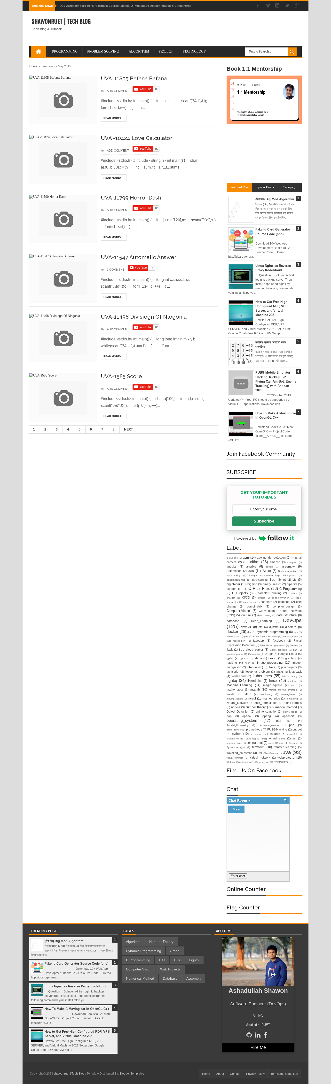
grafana (257, 658)
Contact (235, 1074)
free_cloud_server (251, 649)
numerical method (284, 707)
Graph (175, 951)
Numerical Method (140, 978)
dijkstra (274, 627)
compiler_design (284, 606)
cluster (261, 597)
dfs (260, 627)
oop (229, 716)
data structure (286, 615)
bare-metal (258, 579)
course (246, 615)
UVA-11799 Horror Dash (131, 197)
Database (170, 978)
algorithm (251, 562)
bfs (294, 579)
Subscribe (264, 521)
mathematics (235, 689)
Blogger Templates (131, 1073)
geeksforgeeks (235, 654)
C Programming (290, 589)
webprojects (285, 757)
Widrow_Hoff (262, 762)
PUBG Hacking (277, 729)
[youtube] (268, 6)
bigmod (252, 584)
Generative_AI (256, 654)
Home (33, 66)
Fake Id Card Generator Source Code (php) (76, 963)
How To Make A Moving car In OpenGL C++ (77, 1009)
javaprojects (289, 667)
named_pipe (271, 698)
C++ (162, 960)
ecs (296, 632)
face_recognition (236, 640)
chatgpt (231, 597)
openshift (288, 716)
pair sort (284, 720)
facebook (279, 640)
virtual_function (235, 757)
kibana (280, 671)
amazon (275, 562)
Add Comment (118, 91)
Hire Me (258, 1047)
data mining (264, 615)
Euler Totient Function (265, 636)
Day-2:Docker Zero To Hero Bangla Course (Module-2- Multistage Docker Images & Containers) (125, 6)
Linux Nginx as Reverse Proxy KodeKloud (76, 986)
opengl (267, 716)
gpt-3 (230, 658)
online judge (290, 711)
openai (247, 716)
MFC (247, 694)
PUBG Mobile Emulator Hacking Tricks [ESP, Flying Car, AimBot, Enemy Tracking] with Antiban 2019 (275, 381)
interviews (254, 667)
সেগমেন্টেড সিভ (281, 761)
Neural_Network (237, 702)
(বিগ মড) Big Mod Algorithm (274, 199)
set (294, 738)
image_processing (270, 662)
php (291, 725)
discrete (290, 627)
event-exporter (290, 636)
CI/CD (246, 597)
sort (249, 742)
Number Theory (161, 942)
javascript (233, 671)
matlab (255, 689)
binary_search (272, 584)
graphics (291, 658)
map (293, 685)
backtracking (234, 575)
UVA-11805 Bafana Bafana (134, 78)
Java (271, 667)
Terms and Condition (284, 1074)
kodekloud (239, 676)
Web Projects (170, 969)
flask (230, 649)
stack (271, 743)
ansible (251, 566)
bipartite (292, 584)
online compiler (266, 711)
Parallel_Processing (238, 725)
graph (272, 658)
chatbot (293, 593)
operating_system (242, 720)
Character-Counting (268, 593)
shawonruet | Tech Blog (61, 21)
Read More (111, 118)
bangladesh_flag (236, 579)
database (233, 621)
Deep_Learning (261, 621)
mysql (251, 698)
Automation (234, 570)
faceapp (258, 640)
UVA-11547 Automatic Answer (138, 257)
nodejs (235, 707)
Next (128, 429)
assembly (288, 566)
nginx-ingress (293, 702)
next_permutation (265, 702)
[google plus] (297, 6)
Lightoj (194, 960)
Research (273, 733)
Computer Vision (138, 969)
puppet (297, 729)
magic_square (272, 685)
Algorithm (133, 942)
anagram (292, 562)
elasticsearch (234, 636)
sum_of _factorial (288, 743)
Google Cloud (287, 653)
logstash (292, 681)
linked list (254, 681)
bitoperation (234, 588)
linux (273, 680)
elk (247, 636)
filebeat (294, 645)
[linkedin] (277, 6)
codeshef (284, 601)
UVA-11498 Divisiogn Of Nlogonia (144, 317)
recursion (256, 734)
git (271, 653)
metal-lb (231, 694)
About (220, 1074)
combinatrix (254, 606)
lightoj (232, 680)
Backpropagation (287, 571)
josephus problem (257, 671)
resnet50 (292, 734)
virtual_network (260, 757)
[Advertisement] (264, 155)
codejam (266, 601)
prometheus (254, 729)
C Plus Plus (259, 588)
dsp (249, 632)
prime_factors (234, 729)
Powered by (245, 538)
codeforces (249, 602)
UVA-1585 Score (121, 376)
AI (293, 557)
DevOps (292, 620)
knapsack (295, 671)
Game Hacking (278, 649)
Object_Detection (238, 711)
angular (232, 566)
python (236, 734)
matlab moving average (283, 689)
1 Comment (115, 269)
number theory (255, 707)
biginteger (233, 584)
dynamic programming (272, 632)
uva (287, 752)
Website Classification (239, 762)
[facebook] (258, 6)
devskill (246, 627)
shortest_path (234, 743)
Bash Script (278, 579)
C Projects (240, 593)
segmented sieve (273, 738)
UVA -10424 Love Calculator (136, 138)
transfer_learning (285, 747)
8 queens (232, 557)
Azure (267, 571)
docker (232, 632)
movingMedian (235, 698)
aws (251, 571)
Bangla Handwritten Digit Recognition (272, 575)
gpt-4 (243, 658)
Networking (291, 698)
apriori (269, 566)
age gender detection (271, 557)
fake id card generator (272, 645)
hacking (232, 662)
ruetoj (252, 738)
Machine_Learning (239, 685)
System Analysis (236, 747)
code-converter (280, 597)
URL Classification (268, 753)
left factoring (289, 676)
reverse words (235, 738)
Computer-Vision (238, 611)
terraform (258, 747)
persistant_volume (269, 725)
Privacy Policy (255, 1074)
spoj (260, 743)
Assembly (193, 978)
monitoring (266, 694)
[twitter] (287, 6)
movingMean (288, 694)
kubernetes (262, 676)
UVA (177, 960)
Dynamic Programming (143, 951)
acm (246, 557)
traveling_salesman (239, 752)
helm (247, 662)
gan (295, 649)
